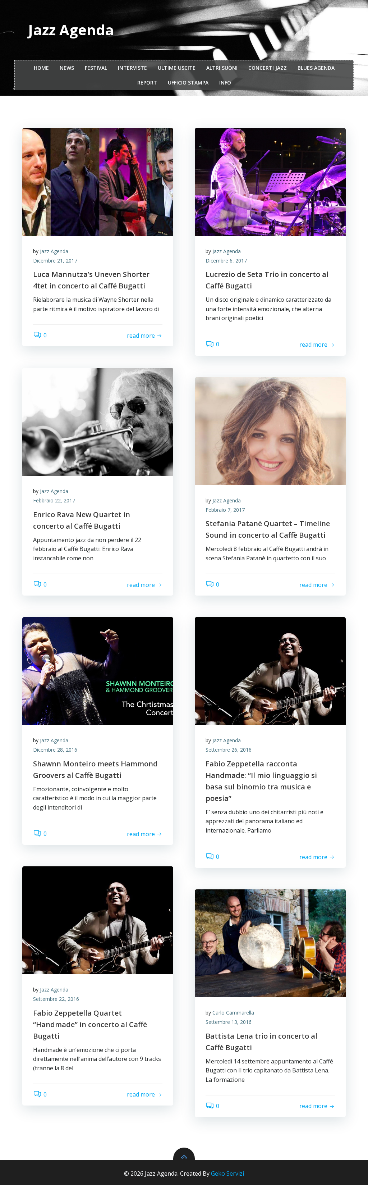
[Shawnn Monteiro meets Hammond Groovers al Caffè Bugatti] (97, 671)
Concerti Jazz (267, 67)
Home (41, 67)
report (147, 82)
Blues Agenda (316, 67)
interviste (132, 67)
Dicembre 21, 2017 (55, 260)
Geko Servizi (227, 1173)
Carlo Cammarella (233, 1012)
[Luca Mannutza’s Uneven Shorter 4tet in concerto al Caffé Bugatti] (97, 182)
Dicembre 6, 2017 (226, 260)
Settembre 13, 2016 (229, 1021)
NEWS (67, 67)
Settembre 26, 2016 (229, 749)
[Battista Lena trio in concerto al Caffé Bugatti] (270, 943)
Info (225, 82)
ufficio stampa (188, 82)
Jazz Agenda (54, 251)
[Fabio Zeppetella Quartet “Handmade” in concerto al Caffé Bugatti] (97, 920)
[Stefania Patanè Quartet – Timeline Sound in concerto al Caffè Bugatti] (270, 431)
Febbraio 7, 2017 (225, 509)
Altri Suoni (222, 67)
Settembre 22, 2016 (56, 998)
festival (96, 67)
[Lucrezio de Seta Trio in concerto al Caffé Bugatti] (270, 182)
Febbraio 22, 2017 (54, 500)
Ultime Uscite (177, 67)
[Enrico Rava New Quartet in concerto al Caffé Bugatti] (97, 422)
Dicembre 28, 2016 (55, 749)
